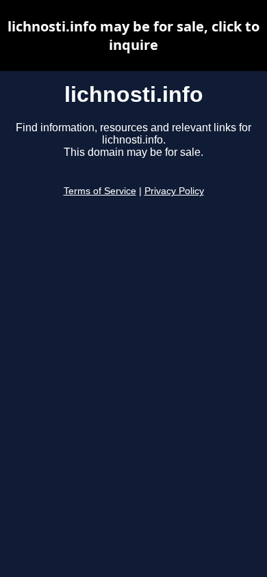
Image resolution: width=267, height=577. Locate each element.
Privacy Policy (174, 191)
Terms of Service (100, 191)
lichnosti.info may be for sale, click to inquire (133, 35)
